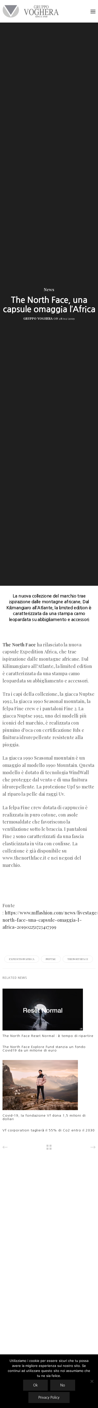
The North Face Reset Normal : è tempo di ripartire (48, 1035)
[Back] (49, 1147)
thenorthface (77, 959)
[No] (91, 1381)
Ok (35, 1385)
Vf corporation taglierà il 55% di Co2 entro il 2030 (49, 1130)
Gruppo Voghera (38, 318)
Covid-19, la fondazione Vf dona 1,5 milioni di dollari (44, 1117)
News (49, 290)
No (62, 1385)
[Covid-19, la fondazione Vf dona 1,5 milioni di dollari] (40, 1086)
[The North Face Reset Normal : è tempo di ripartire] (43, 1010)
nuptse (51, 959)
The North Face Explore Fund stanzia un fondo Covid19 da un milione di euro (44, 1048)
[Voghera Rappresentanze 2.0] (32, 11)
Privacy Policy (49, 1397)
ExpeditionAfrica (21, 959)
